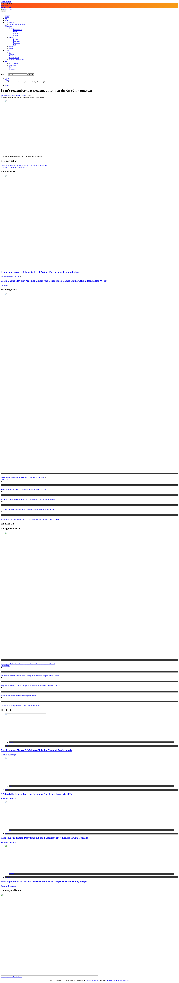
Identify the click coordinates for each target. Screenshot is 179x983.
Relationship (13, 65)
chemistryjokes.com (92, 980)
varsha (3, 276)
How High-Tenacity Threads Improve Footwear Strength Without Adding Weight (27, 509)
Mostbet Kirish (14, 58)
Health (11, 37)
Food (15, 32)
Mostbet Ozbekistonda (16, 59)
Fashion (11, 48)
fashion (3, 505)
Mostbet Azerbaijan (15, 56)
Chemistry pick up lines (17, 24)
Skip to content (6, 2)
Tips (6, 18)
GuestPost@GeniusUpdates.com (118, 980)
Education (8, 26)
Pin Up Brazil (13, 63)
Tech (10, 67)
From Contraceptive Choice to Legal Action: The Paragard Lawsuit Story (40, 272)
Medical (11, 54)
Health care (17, 39)
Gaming (16, 33)
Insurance (16, 41)
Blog (6, 20)
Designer (12, 28)
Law (10, 52)
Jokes (7, 17)
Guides (15, 35)
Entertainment (17, 30)
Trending (12, 69)
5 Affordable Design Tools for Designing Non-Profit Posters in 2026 (23, 489)
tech (2, 485)
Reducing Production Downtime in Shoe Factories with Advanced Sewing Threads (28, 499)
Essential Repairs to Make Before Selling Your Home (18, 696)
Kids (14, 45)
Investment (16, 43)
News (7, 50)
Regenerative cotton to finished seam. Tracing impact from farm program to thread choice (30, 519)
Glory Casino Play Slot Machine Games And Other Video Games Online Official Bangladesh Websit (54, 280)
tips (2, 495)
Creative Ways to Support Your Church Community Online (20, 705)
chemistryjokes (6, 95)
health (2, 473)
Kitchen (11, 46)
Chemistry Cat (9, 22)
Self (6, 61)
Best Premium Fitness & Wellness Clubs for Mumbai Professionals (22, 477)
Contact (7, 15)
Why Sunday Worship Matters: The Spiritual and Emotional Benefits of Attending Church (30, 685)
